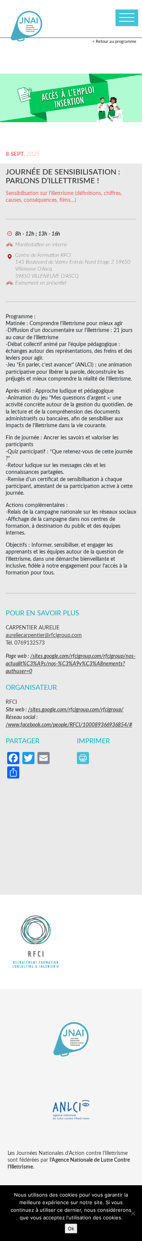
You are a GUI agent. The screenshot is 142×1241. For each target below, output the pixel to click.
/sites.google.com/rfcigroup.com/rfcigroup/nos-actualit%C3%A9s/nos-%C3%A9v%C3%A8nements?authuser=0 (71, 664)
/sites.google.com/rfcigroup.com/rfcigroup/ (75, 710)
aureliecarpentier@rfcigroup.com (44, 635)
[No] (132, 1213)
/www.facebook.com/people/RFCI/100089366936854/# (69, 725)
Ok (71, 1228)
